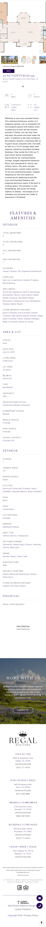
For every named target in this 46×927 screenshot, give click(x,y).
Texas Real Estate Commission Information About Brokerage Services (23, 871)
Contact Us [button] (23, 710)
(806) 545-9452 (23, 816)
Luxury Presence (23, 909)
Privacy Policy (31, 915)
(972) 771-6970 (23, 767)
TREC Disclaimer (23, 875)
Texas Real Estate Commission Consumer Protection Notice (23, 867)
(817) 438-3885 (23, 794)
